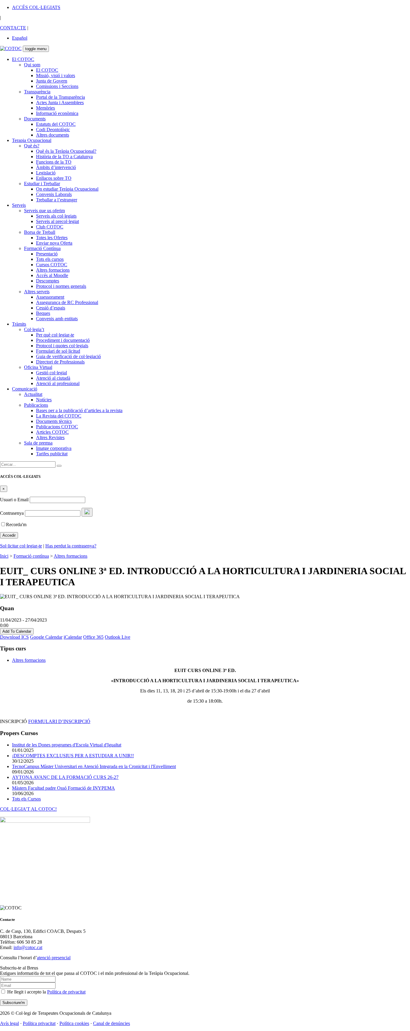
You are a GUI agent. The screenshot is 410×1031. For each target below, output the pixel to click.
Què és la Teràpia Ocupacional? (66, 151)
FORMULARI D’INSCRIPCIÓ (59, 721)
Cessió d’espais (50, 307)
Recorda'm (16, 524)
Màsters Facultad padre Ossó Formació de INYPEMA (63, 788)
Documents (35, 118)
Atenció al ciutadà (53, 378)
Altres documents (52, 134)
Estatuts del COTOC (56, 124)
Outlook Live (117, 637)
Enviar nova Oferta (54, 243)
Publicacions (36, 405)
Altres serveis (37, 291)
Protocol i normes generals (61, 286)
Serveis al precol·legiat (57, 221)
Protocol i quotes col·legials (62, 345)
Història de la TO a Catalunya (64, 156)
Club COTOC (49, 226)
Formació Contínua (42, 248)
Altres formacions (53, 270)
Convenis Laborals (54, 194)
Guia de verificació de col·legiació (68, 356)
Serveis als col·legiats (56, 216)
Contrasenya (12, 513)
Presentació (47, 253)
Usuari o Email (14, 499)
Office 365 (93, 637)
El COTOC (23, 59)
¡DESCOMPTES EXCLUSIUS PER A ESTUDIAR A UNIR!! (73, 755)
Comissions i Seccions (57, 86)
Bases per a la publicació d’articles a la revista (79, 410)
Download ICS (14, 637)
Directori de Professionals (60, 361)
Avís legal (9, 1023)
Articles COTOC (52, 432)
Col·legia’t (34, 329)
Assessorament (50, 297)
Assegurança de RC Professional (67, 302)
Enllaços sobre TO (53, 178)
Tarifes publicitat (52, 453)
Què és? (31, 145)
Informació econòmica (57, 113)
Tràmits (19, 324)
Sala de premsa (38, 442)
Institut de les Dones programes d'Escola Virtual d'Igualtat (66, 744)
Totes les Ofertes (52, 237)
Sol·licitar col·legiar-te (21, 545)
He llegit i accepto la (46, 991)
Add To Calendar (16, 631)
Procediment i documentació (63, 340)
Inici (4, 556)
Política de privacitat (66, 991)
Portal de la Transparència (60, 97)
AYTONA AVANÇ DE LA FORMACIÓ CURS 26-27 (65, 777)
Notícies (44, 399)
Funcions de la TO (53, 161)
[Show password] (87, 512)
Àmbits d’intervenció (56, 167)
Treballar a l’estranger (56, 199)
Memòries (45, 107)
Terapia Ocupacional (31, 140)
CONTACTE (13, 27)
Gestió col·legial (51, 372)
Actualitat (33, 394)
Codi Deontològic (53, 129)
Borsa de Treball (39, 232)
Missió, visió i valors (55, 75)
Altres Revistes (50, 437)
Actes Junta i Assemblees (60, 102)
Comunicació (24, 388)
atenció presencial (54, 957)
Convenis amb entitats (57, 318)
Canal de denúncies (111, 1023)
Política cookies (74, 1023)
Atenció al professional (58, 383)
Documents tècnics (54, 421)
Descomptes (47, 280)
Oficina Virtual (38, 367)
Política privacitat (39, 1023)
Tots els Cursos (26, 798)
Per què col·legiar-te (55, 334)
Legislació (46, 172)
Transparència (37, 91)
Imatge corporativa (53, 448)
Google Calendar (46, 637)
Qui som (32, 64)
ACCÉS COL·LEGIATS (36, 7)
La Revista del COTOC (58, 415)
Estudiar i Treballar (42, 183)
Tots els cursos (50, 259)
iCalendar (73, 637)
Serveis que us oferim (44, 210)
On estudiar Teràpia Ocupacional (67, 188)
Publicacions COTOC (57, 426)
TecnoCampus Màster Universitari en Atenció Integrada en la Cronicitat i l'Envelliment (94, 766)
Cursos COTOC (51, 264)
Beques (43, 313)
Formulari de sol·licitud (58, 351)
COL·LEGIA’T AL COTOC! (28, 809)
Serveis (19, 205)
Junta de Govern (51, 80)
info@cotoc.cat (28, 947)
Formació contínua (31, 556)
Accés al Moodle (52, 275)
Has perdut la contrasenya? (70, 545)
